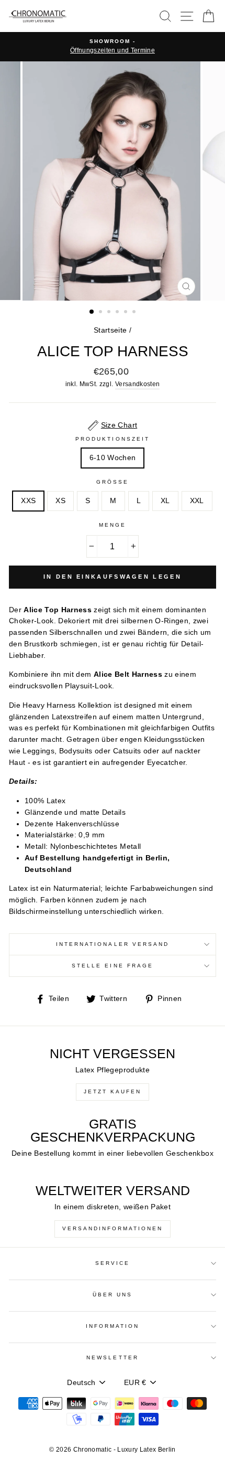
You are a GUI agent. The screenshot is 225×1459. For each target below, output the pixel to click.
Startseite (110, 330)
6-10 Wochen (112, 458)
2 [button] (101, 312)
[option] (112, 46)
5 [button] (126, 312)
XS (60, 501)
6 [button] (135, 312)
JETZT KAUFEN (112, 1091)
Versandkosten (137, 384)
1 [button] (92, 312)
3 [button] (110, 312)
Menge (112, 525)
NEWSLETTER (112, 1357)
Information (113, 1326)
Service (112, 1263)
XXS (28, 501)
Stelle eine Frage (112, 965)
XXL (197, 501)
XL (165, 501)
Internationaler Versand (112, 944)
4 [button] (118, 312)
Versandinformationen (112, 1228)
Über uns (112, 1294)
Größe (112, 482)
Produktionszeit (112, 439)
